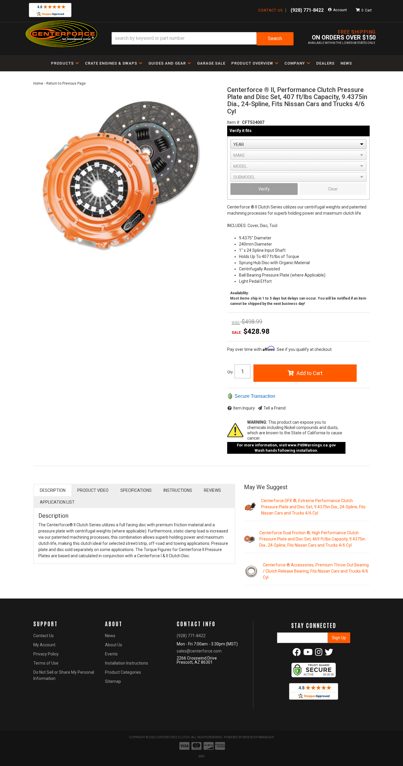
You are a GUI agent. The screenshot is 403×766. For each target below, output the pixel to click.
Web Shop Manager (258, 737)
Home (38, 83)
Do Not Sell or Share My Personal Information (63, 675)
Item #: (233, 122)
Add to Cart (309, 373)
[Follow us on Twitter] (329, 653)
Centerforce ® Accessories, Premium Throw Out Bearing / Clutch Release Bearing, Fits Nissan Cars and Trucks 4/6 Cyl (316, 571)
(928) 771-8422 (191, 635)
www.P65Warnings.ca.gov (312, 445)
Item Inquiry (244, 408)
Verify (264, 189)
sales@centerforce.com (199, 651)
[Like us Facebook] (297, 653)
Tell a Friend (274, 408)
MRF (202, 756)
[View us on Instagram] (318, 653)
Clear (333, 189)
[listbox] (298, 144)
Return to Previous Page (66, 83)
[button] (203, 38)
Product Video (93, 490)
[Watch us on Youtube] (308, 653)
